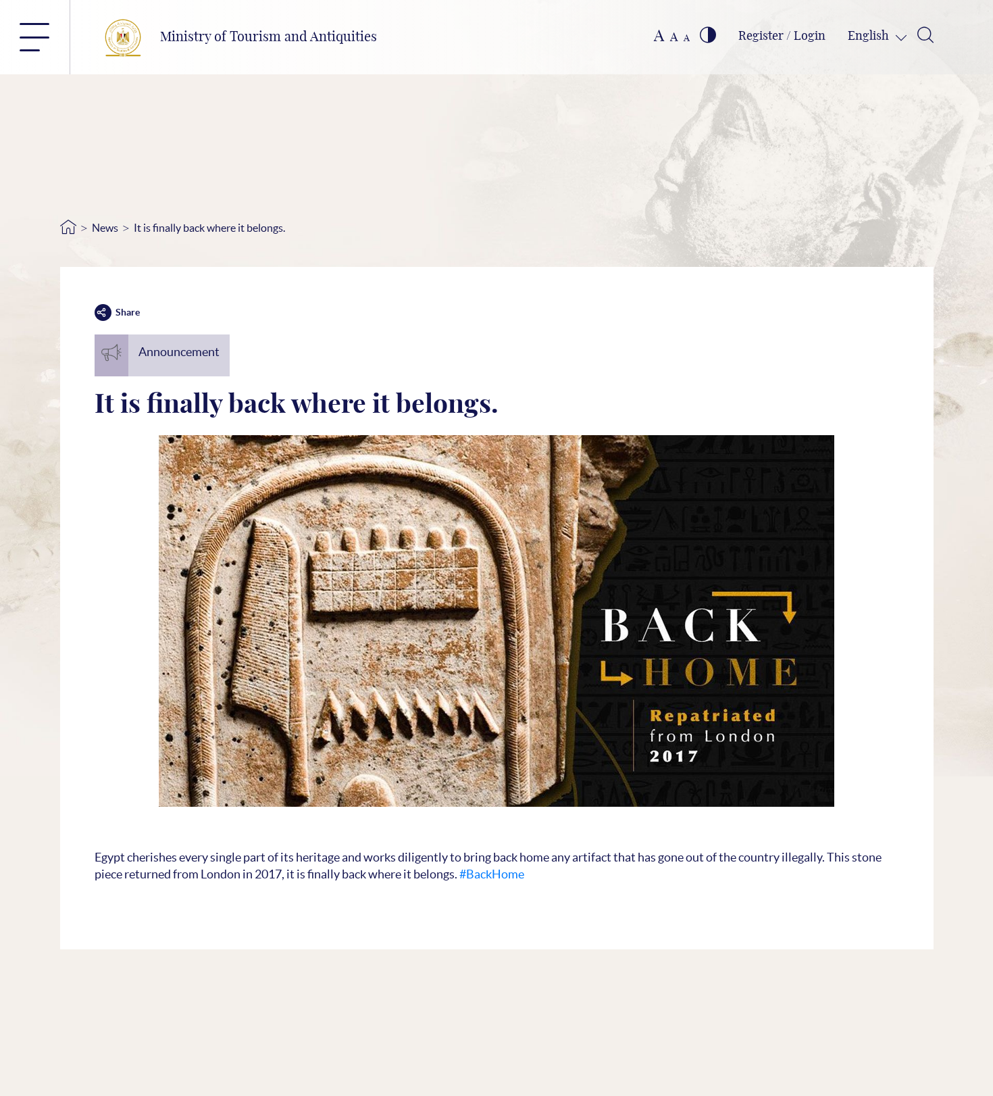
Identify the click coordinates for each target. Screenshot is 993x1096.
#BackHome (491, 874)
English (870, 36)
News (105, 228)
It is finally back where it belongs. (209, 228)
